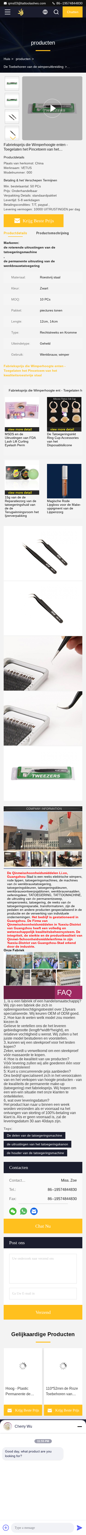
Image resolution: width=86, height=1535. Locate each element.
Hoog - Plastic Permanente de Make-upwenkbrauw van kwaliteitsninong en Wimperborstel (22, 1391)
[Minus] (79, 1426)
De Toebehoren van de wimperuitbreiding (34, 67)
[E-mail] (34, 1211)
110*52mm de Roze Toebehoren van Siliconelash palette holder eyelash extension (62, 1391)
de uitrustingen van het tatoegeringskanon (37, 1144)
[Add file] (6, 1528)
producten (23, 59)
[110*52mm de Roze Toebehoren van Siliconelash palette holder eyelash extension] (63, 1366)
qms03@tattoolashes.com (27, 3)
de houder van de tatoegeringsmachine (35, 1153)
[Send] (79, 1528)
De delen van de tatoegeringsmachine (34, 1135)
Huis (7, 59)
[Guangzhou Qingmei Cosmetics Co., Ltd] (23, 11)
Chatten (72, 12)
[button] (13, 138)
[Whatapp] (23, 1211)
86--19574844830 (69, 3)
